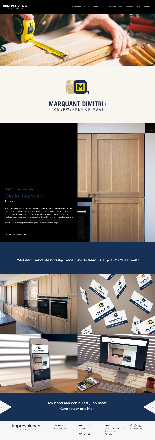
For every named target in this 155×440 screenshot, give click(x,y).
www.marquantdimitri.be (15, 235)
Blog (138, 7)
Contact (146, 7)
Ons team (129, 7)
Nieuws (108, 425)
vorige (3, 407)
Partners (108, 434)
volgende (150, 407)
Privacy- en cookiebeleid (115, 428)
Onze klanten (110, 431)
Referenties (76, 7)
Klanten (87, 7)
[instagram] (136, 425)
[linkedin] (140, 425)
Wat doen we (99, 7)
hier (90, 409)
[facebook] (132, 425)
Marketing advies (114, 7)
